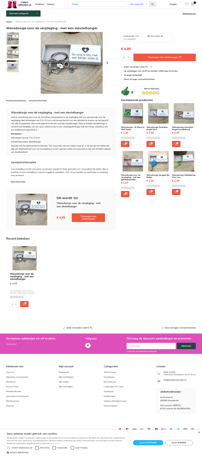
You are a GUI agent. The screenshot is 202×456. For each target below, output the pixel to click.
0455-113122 (169, 372)
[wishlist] (186, 4)
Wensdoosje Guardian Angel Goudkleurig (182, 128)
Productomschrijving (16, 100)
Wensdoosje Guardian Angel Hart (157, 128)
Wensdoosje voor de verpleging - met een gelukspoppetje (130, 177)
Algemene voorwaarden (17, 377)
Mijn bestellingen (66, 377)
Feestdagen (109, 377)
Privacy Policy (12, 386)
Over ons (10, 372)
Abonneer (186, 346)
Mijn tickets (64, 382)
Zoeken (152, 4)
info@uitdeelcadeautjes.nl (175, 380)
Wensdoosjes (110, 372)
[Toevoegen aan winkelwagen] (24, 304)
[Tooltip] (151, 67)
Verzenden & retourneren (17, 396)
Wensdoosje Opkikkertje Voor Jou (183, 176)
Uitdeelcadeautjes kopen (115, 401)
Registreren (64, 372)
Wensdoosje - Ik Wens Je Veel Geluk (132, 128)
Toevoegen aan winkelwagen (88, 217)
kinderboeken (110, 396)
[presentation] (107, 63)
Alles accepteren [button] (148, 442)
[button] (67, 452)
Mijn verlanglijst (66, 386)
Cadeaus (50, 4)
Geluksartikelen (110, 406)
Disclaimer (11, 382)
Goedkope (39, 4)
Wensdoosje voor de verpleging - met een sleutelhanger (22, 276)
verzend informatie (38, 100)
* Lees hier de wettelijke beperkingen (142, 351)
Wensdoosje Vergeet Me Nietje (157, 176)
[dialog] (101, 443)
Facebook (88, 345)
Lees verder (55, 443)
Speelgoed (109, 391)
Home (9, 21)
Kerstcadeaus (110, 382)
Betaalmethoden (13, 391)
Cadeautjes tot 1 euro (114, 386)
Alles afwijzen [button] (179, 442)
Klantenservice (189, 13)
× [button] (199, 432)
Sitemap (10, 406)
